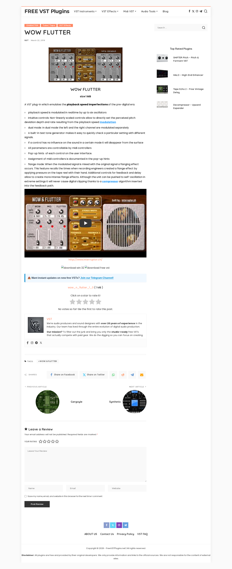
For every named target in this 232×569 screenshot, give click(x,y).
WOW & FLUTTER (48, 361)
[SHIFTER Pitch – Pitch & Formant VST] (162, 60)
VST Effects (65, 25)
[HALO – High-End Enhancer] (162, 75)
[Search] (206, 11)
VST (26, 40)
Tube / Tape (49, 25)
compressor (110, 181)
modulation (108, 122)
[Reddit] (123, 375)
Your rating (30, 441)
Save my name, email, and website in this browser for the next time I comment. (65, 496)
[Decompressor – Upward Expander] (162, 107)
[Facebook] (189, 11)
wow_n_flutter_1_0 (81, 287)
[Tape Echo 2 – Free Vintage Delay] (162, 91)
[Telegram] (200, 11)
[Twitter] (193, 11)
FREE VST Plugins (46, 11)
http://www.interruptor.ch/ (85, 259)
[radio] (72, 302)
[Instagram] (197, 11)
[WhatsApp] (113, 375)
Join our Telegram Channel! (96, 278)
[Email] (142, 375)
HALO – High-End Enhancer (188, 75)
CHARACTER (32, 25)
